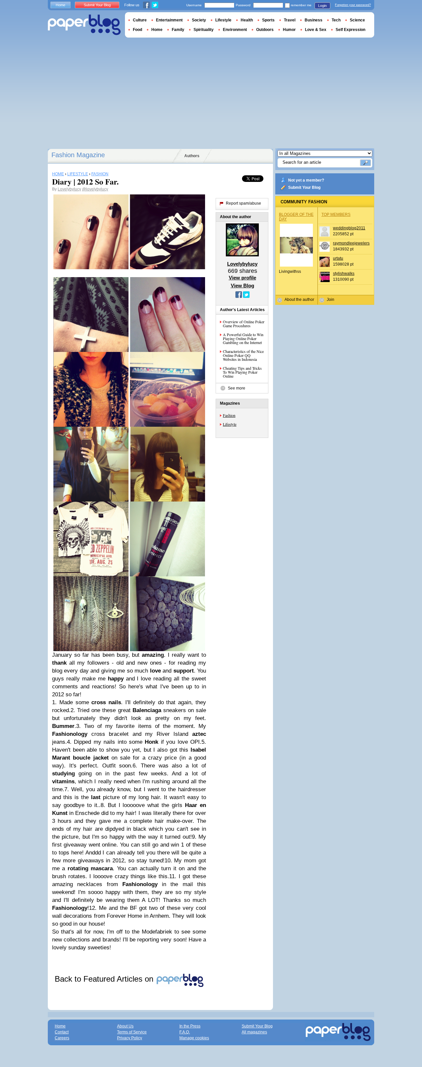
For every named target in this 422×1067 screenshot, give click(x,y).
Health (247, 20)
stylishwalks (343, 273)
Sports (268, 20)
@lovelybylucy (95, 189)
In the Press (189, 1026)
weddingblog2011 (349, 228)
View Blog (242, 285)
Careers (62, 1038)
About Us (125, 1026)
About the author (299, 299)
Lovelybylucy (69, 189)
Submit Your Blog (304, 187)
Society (199, 20)
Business (313, 20)
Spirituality (204, 29)
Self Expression (350, 29)
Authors (191, 156)
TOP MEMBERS (335, 214)
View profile (242, 277)
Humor (289, 29)
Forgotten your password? (353, 5)
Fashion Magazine (78, 155)
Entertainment (169, 20)
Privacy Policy (129, 1038)
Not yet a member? (306, 180)
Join (330, 299)
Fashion (229, 415)
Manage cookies (194, 1038)
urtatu (338, 258)
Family (178, 29)
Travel (289, 20)
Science (357, 20)
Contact (62, 1032)
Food (137, 29)
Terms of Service (132, 1032)
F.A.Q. (184, 1032)
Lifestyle (229, 424)
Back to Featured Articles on (105, 978)
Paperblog (84, 24)
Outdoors (265, 29)
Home (60, 5)
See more (236, 388)
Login (322, 6)
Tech (336, 20)
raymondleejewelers (351, 243)
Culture (140, 20)
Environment (235, 29)
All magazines (254, 1032)
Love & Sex (315, 29)
